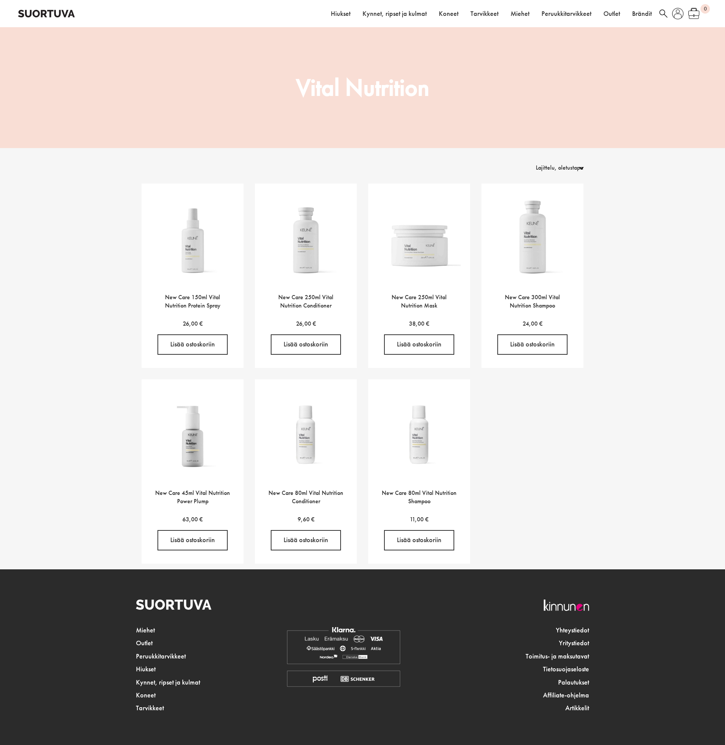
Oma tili (677, 13)
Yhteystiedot (572, 630)
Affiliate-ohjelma (566, 695)
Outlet (611, 13)
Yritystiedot (574, 643)
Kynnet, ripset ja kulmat (394, 13)
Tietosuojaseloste (566, 669)
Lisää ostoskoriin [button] (192, 344)
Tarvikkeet (484, 13)
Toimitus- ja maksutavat (557, 656)
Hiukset (340, 13)
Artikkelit (577, 708)
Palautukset (573, 682)
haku (663, 13)
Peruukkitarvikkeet (566, 13)
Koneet (448, 13)
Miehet (520, 13)
